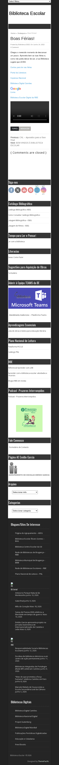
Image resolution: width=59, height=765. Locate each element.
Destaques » (22, 33)
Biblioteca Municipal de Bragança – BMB (30, 561)
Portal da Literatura (18, 72)
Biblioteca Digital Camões (21, 83)
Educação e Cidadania (25, 739)
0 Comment (14, 47)
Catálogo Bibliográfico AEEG (19, 209)
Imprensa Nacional (18, 78)
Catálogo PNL (13, 352)
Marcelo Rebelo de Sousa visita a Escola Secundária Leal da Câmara (30, 688)
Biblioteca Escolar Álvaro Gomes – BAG (30, 539)
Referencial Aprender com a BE (20, 368)
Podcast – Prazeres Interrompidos (22, 396)
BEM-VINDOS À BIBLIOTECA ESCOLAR (26, 144)
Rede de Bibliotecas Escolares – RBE (30, 568)
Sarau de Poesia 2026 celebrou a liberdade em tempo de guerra (29, 613)
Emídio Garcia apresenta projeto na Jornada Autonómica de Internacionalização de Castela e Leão (30, 626)
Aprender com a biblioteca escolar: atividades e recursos (27, 374)
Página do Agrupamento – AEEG (29, 533)
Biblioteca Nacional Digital (26, 716)
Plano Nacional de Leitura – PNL (29, 574)
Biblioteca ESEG (24, 44)
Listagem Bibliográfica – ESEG (20, 220)
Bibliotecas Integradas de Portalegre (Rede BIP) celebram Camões (31, 667)
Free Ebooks (20, 744)
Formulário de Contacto (19, 447)
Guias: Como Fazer (15, 257)
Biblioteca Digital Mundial (26, 727)
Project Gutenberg (23, 722)
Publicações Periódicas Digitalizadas (31, 733)
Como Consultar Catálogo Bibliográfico (24, 215)
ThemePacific (43, 761)
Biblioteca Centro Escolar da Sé (28, 546)
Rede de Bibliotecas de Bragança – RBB (30, 553)
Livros (12, 92)
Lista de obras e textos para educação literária (27, 331)
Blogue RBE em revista (17, 381)
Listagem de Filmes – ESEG (18, 226)
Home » (14, 33)
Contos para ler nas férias (21, 67)
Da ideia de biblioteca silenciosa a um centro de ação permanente (31, 657)
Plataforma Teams (39, 315)
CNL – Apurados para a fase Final (28, 138)
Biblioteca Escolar (27, 13)
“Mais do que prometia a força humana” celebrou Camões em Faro (31, 677)
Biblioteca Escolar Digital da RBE (24, 97)
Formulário (12, 273)
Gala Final (19, 601)
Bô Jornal (14, 589)
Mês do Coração (22, 606)
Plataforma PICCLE (15, 346)
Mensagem (24, 128)
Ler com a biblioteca (16, 241)
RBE (12, 644)
